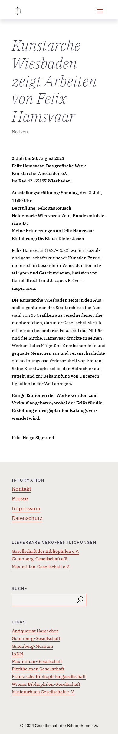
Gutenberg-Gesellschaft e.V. (40, 559)
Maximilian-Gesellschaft (37, 661)
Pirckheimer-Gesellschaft (38, 669)
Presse (20, 498)
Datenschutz (27, 518)
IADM (17, 653)
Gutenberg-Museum (32, 646)
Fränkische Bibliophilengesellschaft (49, 676)
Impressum (26, 508)
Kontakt (21, 489)
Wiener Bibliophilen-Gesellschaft (46, 684)
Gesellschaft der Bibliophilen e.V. (45, 551)
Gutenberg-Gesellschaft (36, 638)
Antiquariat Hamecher (35, 631)
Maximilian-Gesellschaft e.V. (41, 566)
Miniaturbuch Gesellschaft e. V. (43, 691)
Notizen (20, 131)
